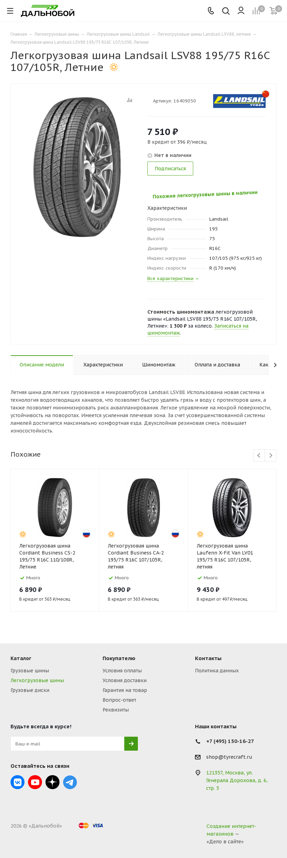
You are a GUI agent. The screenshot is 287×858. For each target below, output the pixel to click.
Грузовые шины (29, 670)
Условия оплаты (122, 670)
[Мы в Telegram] (70, 782)
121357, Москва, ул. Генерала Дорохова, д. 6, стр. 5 (237, 780)
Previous (259, 456)
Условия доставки (125, 680)
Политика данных (217, 670)
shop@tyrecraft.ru (229, 757)
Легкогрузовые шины (37, 680)
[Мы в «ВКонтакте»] (17, 782)
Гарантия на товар (125, 690)
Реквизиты (116, 710)
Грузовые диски (29, 690)
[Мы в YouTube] (35, 782)
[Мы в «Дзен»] (52, 782)
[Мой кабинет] (241, 11)
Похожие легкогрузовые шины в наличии (195, 193)
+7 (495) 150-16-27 (230, 741)
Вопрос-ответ (119, 700)
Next (270, 456)
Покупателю (119, 658)
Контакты (208, 658)
